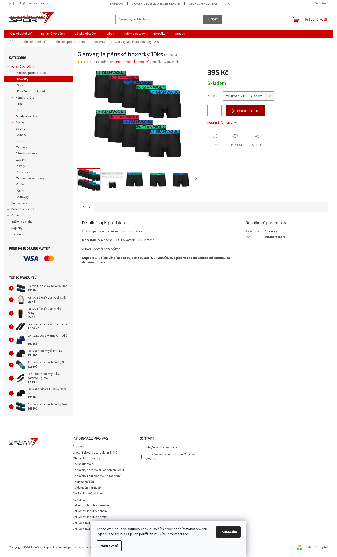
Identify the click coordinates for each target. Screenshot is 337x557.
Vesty (20, 184)
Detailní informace (219, 122)
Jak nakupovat (83, 464)
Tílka (19, 104)
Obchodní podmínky (203, 4)
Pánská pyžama (26, 153)
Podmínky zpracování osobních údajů (98, 470)
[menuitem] (20, 34)
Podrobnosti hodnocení (132, 62)
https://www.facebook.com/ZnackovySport (170, 456)
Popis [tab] (86, 207)
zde (185, 534)
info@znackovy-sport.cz (163, 447)
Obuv (15, 215)
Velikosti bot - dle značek (90, 529)
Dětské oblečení (22, 209)
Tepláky (21, 147)
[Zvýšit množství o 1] (223, 108)
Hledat (212, 19)
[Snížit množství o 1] (223, 113)
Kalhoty (21, 135)
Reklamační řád (83, 482)
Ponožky (22, 172)
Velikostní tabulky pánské (90, 511)
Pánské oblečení (22, 66)
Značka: (166, 61)
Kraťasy (21, 141)
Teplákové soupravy (30, 178)
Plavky (20, 166)
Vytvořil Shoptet (317, 547)
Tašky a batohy (21, 221)
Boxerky (22, 79)
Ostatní (16, 234)
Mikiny (20, 122)
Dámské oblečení (23, 203)
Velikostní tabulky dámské (91, 505)
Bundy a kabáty (26, 116)
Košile (20, 110)
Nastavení (109, 545)
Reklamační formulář (87, 487)
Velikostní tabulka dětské (90, 517)
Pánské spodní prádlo (31, 73)
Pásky (20, 190)
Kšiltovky (22, 197)
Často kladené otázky (88, 493)
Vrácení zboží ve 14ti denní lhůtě (156, 4)
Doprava (116, 4)
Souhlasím (228, 532)
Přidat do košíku (248, 111)
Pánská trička (25, 97)
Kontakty (79, 499)
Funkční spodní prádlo (32, 91)
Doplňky (16, 228)
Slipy (20, 85)
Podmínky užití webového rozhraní (96, 476)
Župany (21, 159)
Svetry (20, 128)
